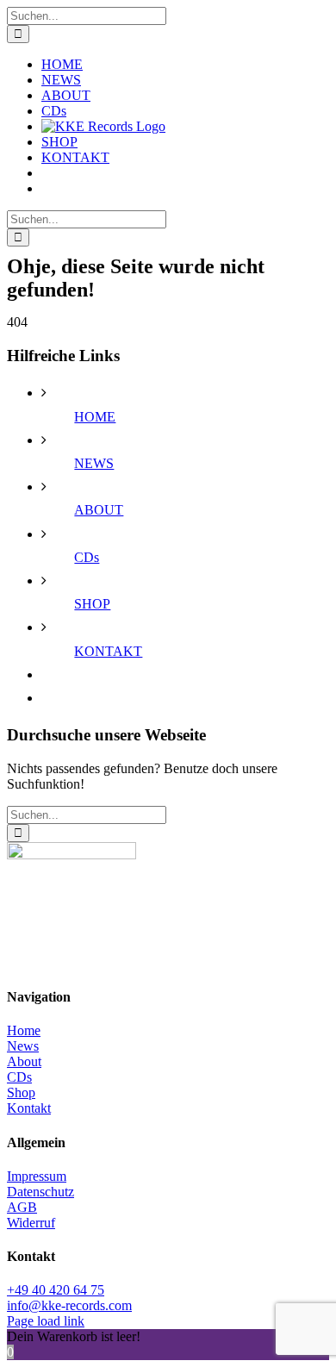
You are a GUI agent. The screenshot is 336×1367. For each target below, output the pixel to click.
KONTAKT (108, 651)
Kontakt (29, 1108)
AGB (22, 1207)
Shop (21, 1092)
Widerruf (31, 1222)
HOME (94, 416)
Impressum (36, 1176)
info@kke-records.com (69, 1305)
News (23, 1046)
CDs (86, 557)
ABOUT (98, 509)
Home (23, 1030)
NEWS (94, 463)
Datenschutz (40, 1191)
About (24, 1061)
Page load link (45, 1321)
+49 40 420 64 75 (55, 1290)
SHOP (92, 603)
